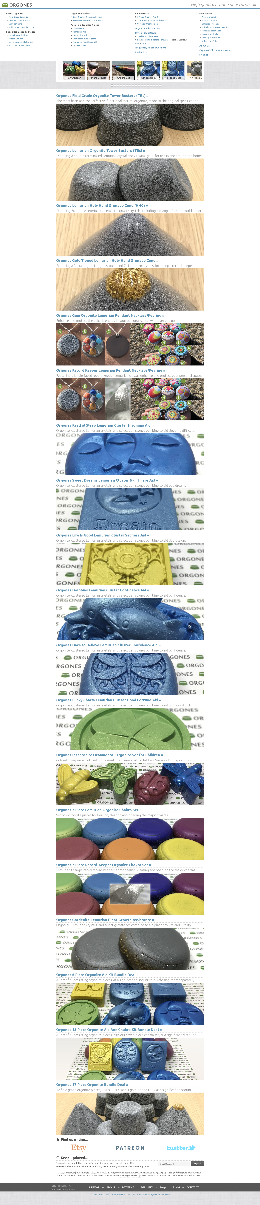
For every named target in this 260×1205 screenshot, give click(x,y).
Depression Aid (80, 35)
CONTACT (193, 1187)
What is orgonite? (209, 20)
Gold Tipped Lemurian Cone (21, 27)
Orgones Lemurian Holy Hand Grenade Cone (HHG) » (102, 206)
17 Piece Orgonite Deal (147, 23)
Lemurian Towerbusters (19, 20)
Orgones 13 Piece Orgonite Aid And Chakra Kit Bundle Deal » (109, 1030)
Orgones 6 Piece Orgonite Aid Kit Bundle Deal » (97, 975)
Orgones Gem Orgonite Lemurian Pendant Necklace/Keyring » (110, 315)
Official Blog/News (145, 32)
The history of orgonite (147, 36)
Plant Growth (98, 77)
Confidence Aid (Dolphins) (84, 38)
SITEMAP (94, 1187)
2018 (137, 42)
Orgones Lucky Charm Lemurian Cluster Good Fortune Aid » (108, 700)
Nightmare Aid (79, 31)
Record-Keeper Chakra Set (21, 41)
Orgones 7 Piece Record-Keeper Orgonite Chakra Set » (103, 865)
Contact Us (141, 51)
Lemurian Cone (15, 23)
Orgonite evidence (210, 23)
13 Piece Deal (173, 77)
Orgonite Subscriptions (148, 28)
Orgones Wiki (206, 49)
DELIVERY (147, 1187)
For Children (74, 77)
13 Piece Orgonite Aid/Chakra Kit (152, 20)
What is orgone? (209, 17)
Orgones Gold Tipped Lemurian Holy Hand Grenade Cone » (107, 260)
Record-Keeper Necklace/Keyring (88, 20)
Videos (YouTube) (210, 40)
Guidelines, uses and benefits (215, 27)
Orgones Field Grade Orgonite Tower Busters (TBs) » (102, 96)
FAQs (163, 1187)
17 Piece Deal (198, 77)
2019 (143, 42)
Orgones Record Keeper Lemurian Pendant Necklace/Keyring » (110, 370)
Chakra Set (123, 77)
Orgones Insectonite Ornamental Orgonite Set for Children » (109, 755)
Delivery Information (211, 37)
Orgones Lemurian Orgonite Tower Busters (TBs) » (100, 151)
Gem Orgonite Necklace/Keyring (87, 17)
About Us (204, 44)
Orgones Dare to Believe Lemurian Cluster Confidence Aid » (108, 645)
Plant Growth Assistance (19, 45)
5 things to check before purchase (152, 39)
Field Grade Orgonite (18, 17)
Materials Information (211, 30)
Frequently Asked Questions (150, 47)
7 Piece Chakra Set (17, 38)
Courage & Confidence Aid (85, 41)
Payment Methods (210, 33)
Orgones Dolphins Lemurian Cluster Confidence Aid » (102, 590)
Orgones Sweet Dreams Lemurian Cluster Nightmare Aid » (107, 480)
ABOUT (110, 1187)
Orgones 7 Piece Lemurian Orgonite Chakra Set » (99, 810)
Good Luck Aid (79, 45)
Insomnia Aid (78, 28)
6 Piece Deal (148, 77)
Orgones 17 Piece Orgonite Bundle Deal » (92, 1085)
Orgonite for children (18, 35)
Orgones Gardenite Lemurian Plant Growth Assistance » (105, 920)
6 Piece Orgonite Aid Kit (148, 17)
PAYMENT (128, 1187)
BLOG (176, 1187)
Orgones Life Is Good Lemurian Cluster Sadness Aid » (102, 535)
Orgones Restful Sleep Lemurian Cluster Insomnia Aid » (104, 425)
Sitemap (203, 53)
